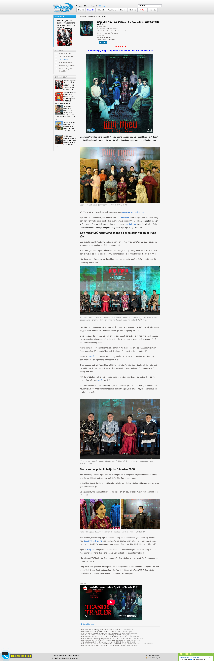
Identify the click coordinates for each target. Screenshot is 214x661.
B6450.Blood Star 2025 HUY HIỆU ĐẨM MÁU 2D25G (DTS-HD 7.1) (100, 635)
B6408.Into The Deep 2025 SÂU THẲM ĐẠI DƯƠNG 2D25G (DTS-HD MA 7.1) (104, 645)
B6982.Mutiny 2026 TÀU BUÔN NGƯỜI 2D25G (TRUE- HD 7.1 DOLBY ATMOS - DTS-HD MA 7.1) (69, 85)
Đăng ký (86, 6)
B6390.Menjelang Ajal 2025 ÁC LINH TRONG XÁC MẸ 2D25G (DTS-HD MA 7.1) (104, 637)
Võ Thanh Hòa (122, 218)
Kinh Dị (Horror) (63, 59)
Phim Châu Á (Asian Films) (67, 66)
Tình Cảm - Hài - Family (66, 56)
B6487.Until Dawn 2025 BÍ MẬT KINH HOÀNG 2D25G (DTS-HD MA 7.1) (102, 629)
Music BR (133, 10)
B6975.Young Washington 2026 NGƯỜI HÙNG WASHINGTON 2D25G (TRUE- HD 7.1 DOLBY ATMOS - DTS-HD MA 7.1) (65, 113)
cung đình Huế (130, 224)
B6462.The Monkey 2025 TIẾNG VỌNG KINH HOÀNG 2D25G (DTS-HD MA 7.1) (104, 633)
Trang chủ (79, 6)
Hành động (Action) (65, 53)
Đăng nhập (94, 6)
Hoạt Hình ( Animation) (65, 62)
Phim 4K (81, 10)
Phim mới (101, 10)
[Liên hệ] (5, 654)
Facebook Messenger (198, 659)
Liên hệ (75, 655)
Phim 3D (123, 10)
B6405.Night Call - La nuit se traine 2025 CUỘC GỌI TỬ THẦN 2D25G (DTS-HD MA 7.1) (107, 638)
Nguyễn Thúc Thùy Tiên (93, 541)
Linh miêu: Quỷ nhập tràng (133, 212)
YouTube (142, 10)
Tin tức (70, 655)
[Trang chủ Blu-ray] (63, 7)
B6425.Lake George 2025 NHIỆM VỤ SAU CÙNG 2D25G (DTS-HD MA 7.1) (103, 642)
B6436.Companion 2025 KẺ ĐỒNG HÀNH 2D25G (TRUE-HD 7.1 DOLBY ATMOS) (105, 640)
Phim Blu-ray (112, 10)
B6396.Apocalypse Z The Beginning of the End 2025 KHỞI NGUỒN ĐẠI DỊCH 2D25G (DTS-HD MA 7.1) (111, 644)
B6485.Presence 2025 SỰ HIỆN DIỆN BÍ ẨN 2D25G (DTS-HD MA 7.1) (101, 631)
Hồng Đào (91, 550)
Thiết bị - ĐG (90, 10)
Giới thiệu (153, 10)
